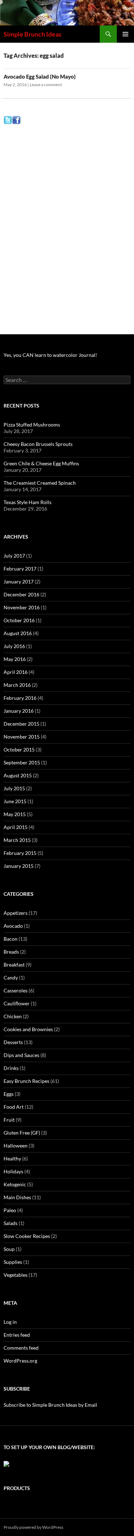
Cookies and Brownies (28, 1029)
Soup (9, 1249)
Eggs (9, 1094)
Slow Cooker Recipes (27, 1236)
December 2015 (21, 724)
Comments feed (21, 1348)
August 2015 (18, 775)
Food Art (14, 1107)
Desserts (13, 1042)
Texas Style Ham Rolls (27, 502)
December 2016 (21, 594)
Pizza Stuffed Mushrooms (32, 425)
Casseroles (16, 990)
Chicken (13, 1016)
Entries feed (17, 1335)
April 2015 (16, 827)
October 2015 (19, 749)
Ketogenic (15, 1184)
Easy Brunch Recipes (26, 1081)
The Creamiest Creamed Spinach (40, 483)
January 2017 (19, 581)
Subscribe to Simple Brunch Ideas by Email (50, 1405)
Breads (11, 952)
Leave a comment (46, 84)
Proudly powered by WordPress (33, 1527)
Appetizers (16, 913)
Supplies (13, 1262)
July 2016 (14, 646)
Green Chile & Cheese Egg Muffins (41, 463)
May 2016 (15, 659)
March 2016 (17, 685)
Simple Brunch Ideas (32, 34)
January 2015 (19, 866)
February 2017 (20, 568)
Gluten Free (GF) (22, 1133)
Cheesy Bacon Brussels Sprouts (38, 444)
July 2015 (14, 788)
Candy (11, 977)
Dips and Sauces (21, 1055)
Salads (11, 1223)
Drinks (11, 1068)
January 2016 (19, 711)
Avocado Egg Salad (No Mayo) (40, 76)
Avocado (13, 926)
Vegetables (16, 1275)
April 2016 (16, 672)
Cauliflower (17, 1003)
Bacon (11, 939)
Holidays (13, 1171)
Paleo (10, 1210)
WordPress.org (20, 1361)
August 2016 (18, 633)
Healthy (12, 1158)
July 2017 (14, 556)
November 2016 (22, 607)
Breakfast (14, 965)
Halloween (16, 1145)
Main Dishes (17, 1197)
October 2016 (19, 620)
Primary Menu (125, 34)
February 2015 (20, 853)
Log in (10, 1322)
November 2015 (22, 737)
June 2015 (15, 801)
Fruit (9, 1120)
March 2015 (17, 840)
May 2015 (15, 814)
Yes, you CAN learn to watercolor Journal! (50, 355)
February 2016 (20, 698)
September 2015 (22, 762)
